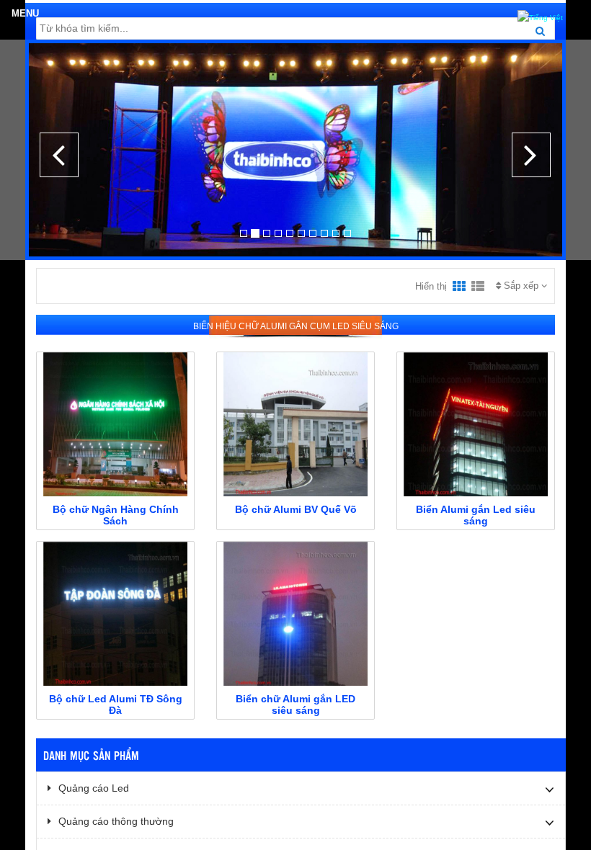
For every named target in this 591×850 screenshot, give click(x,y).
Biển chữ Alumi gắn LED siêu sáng (295, 704)
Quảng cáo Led (93, 788)
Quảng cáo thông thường (116, 821)
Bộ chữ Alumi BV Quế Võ (296, 509)
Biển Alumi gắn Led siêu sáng (476, 515)
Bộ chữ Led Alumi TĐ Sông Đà (115, 704)
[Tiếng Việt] (540, 16)
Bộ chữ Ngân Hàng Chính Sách (116, 515)
